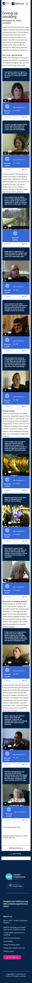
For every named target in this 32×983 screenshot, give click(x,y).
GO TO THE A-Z (12, 957)
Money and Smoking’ (9, 710)
